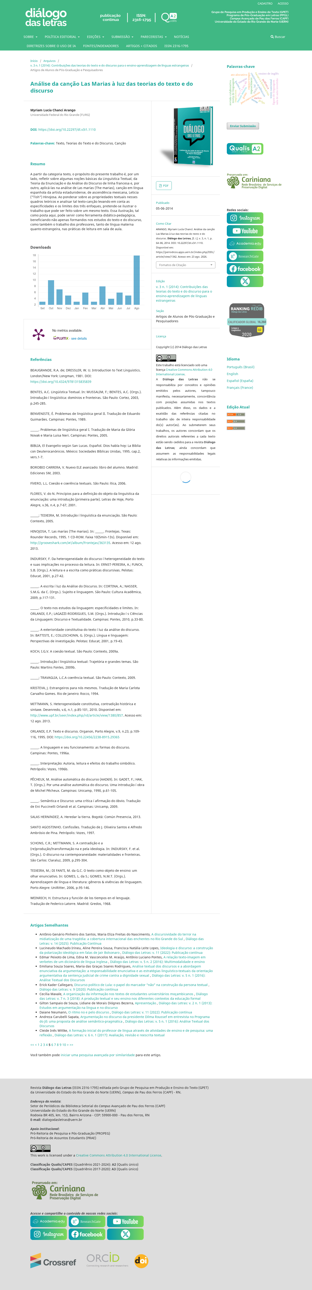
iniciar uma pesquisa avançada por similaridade (98, 1055)
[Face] (245, 273)
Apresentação (146, 1003)
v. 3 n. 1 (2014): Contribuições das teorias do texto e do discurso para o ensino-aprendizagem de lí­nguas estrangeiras (109, 65)
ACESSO (283, 3)
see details (79, 338)
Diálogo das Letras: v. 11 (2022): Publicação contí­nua (162, 952)
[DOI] (141, 1267)
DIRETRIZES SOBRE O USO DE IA (51, 46)
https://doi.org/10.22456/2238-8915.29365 (87, 737)
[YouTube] (245, 248)
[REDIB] (247, 340)
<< (32, 1044)
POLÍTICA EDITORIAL (61, 37)
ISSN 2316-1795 (176, 46)
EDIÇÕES (94, 37)
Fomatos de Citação (172, 265)
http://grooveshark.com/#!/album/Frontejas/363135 (70, 543)
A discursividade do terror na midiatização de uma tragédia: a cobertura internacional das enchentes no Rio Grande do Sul (118, 936)
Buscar (279, 37)
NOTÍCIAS (181, 37)
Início (34, 61)
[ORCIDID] (107, 1267)
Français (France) (240, 387)
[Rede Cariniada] (254, 188)
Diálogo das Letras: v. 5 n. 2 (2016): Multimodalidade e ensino (157, 962)
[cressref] (53, 1267)
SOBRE (29, 37)
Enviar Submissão (243, 126)
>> (71, 1044)
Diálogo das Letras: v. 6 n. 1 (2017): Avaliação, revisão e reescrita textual (110, 1035)
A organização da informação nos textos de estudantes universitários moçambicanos (128, 994)
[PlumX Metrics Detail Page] (38, 334)
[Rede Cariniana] (64, 1199)
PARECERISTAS (152, 37)
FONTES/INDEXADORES (101, 46)
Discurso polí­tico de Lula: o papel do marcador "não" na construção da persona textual (141, 985)
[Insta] (245, 222)
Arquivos (49, 61)
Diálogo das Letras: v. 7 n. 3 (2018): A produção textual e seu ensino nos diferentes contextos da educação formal (124, 996)
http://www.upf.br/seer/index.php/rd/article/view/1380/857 (76, 715)
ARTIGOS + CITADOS (141, 46)
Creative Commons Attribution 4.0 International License (118, 1155)
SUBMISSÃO (121, 37)
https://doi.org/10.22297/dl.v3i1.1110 (67, 129)
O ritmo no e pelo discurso (89, 1012)
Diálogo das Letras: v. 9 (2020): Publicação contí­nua (79, 989)
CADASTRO (265, 3)
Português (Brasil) (240, 367)
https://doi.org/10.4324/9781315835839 (60, 381)
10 (64, 1044)
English (232, 374)
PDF (165, 186)
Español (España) (240, 380)
